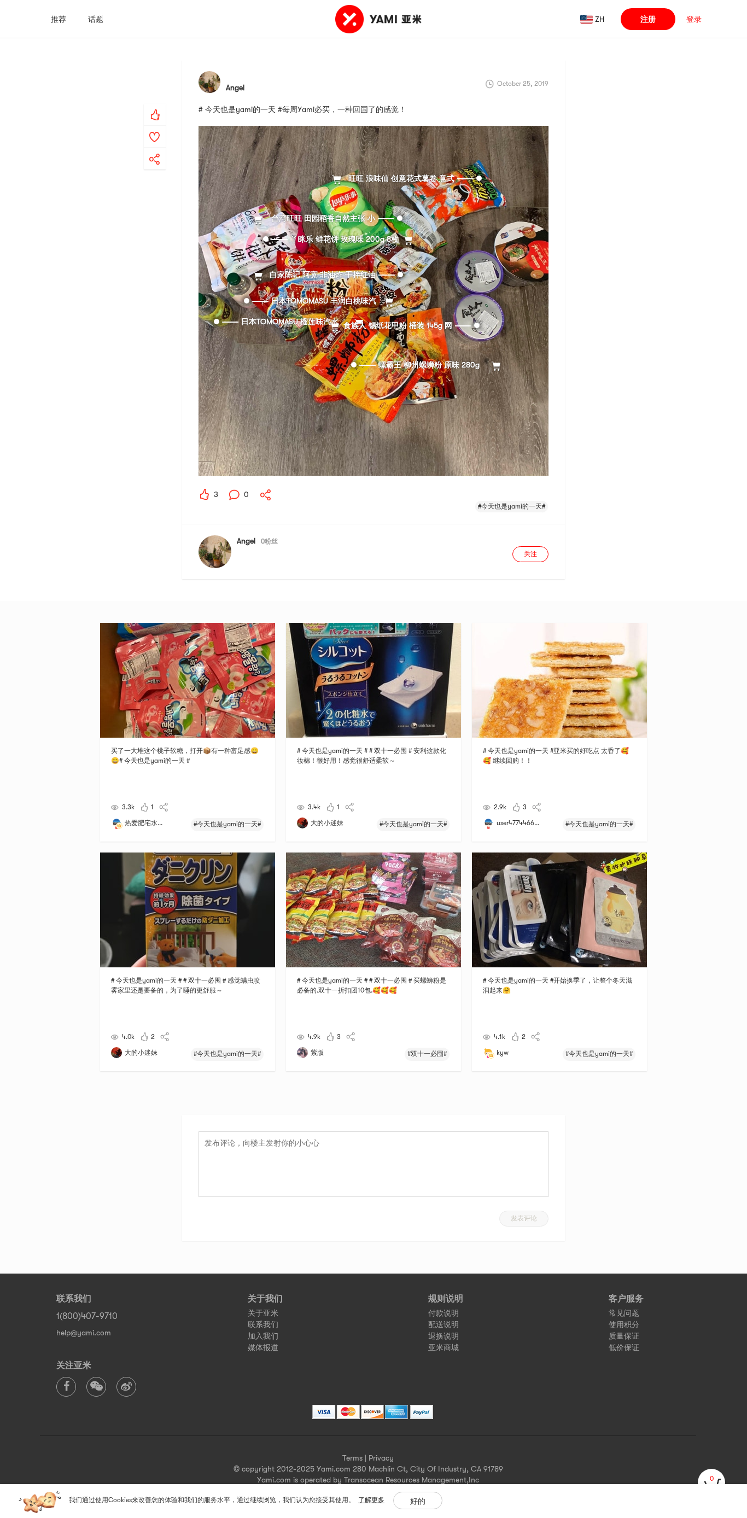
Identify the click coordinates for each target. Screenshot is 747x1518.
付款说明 (443, 1313)
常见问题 (624, 1313)
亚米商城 (443, 1347)
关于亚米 (263, 1313)
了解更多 (371, 1500)
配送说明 (443, 1324)
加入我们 (263, 1336)
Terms (352, 1457)
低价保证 (624, 1347)
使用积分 (624, 1324)
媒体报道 (263, 1347)
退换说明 (443, 1336)
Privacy (381, 1457)
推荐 (58, 19)
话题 (95, 19)
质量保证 (624, 1336)
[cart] (711, 1482)
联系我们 (263, 1324)
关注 (530, 554)
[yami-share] (155, 148)
